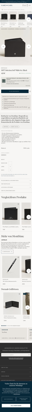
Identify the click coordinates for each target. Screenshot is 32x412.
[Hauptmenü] (29, 5)
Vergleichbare (13, 197)
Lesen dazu (28, 85)
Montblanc (20, 23)
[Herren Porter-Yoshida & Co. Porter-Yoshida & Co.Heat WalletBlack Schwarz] (12, 303)
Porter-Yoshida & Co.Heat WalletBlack (10, 318)
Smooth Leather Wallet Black (12, 24)
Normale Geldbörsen (20, 29)
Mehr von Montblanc (12, 236)
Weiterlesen (17, 394)
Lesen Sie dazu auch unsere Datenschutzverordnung (16, 358)
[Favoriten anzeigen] (25, 5)
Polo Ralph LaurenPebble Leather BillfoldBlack (3, 24)
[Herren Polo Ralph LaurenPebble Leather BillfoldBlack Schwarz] (11, 214)
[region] (16, 334)
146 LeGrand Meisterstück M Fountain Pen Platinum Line (9, 281)
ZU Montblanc (6, 251)
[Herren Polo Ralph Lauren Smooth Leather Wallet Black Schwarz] (13, 16)
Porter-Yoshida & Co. (9, 316)
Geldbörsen (11, 29)
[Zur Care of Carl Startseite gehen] (7, 5)
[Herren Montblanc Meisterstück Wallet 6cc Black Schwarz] (22, 16)
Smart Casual (14, 126)
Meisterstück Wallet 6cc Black (21, 24)
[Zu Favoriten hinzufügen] (18, 204)
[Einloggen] (23, 5)
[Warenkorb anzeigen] (27, 5)
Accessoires (4, 29)
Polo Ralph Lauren (4, 23)
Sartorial (5, 126)
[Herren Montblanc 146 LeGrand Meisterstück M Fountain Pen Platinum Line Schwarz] (11, 267)
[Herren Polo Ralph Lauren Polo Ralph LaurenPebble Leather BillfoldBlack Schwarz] (4, 16)
